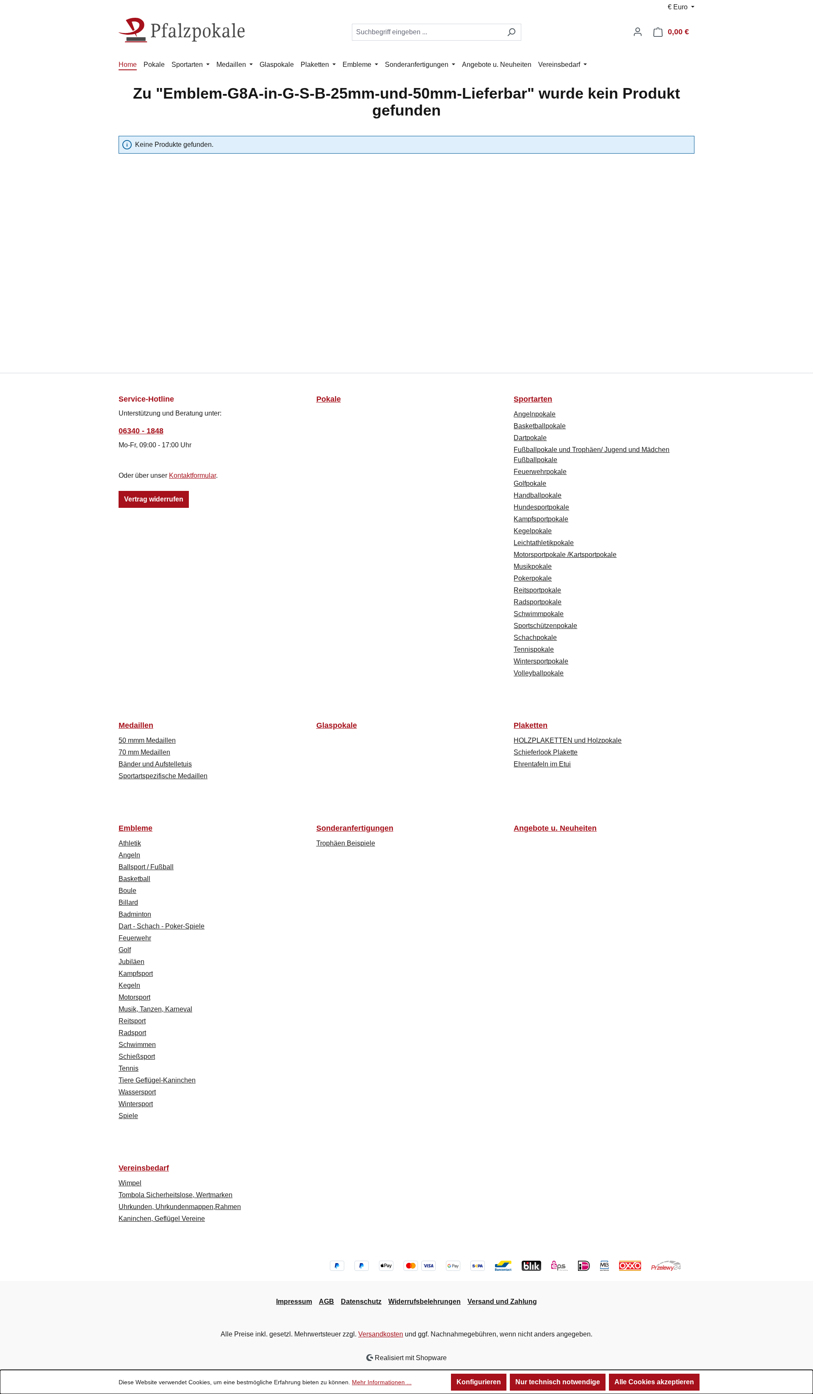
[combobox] (427, 32)
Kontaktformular (192, 475)
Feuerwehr (135, 938)
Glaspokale (336, 725)
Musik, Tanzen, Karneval (155, 1009)
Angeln (129, 855)
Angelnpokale (535, 414)
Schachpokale (535, 637)
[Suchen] (511, 32)
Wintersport (136, 1103)
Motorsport (134, 997)
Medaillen (136, 725)
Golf (125, 949)
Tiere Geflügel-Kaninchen (157, 1080)
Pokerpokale (533, 578)
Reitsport (132, 1021)
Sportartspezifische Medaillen (163, 776)
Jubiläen (131, 961)
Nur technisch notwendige (557, 1382)
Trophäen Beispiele (345, 843)
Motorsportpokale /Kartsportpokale (565, 554)
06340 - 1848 (141, 431)
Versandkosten (380, 1334)
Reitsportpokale (537, 590)
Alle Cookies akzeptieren (654, 1382)
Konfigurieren (478, 1382)
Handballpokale (537, 495)
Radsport (132, 1032)
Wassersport (137, 1092)
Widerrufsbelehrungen (424, 1301)
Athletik (130, 843)
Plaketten (531, 725)
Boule (127, 890)
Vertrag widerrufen (153, 499)
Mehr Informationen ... (382, 1382)
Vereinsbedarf (144, 1168)
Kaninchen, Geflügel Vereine (162, 1218)
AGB (326, 1301)
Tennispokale (534, 649)
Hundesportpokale (541, 507)
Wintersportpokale (541, 661)
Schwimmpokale (539, 613)
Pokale (328, 399)
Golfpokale (530, 483)
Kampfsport (136, 973)
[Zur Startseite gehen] (182, 30)
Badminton (135, 914)
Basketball (134, 878)
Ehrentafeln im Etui (542, 764)
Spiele (128, 1115)
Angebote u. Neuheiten (555, 828)
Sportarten (533, 399)
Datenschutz (361, 1301)
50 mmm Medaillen (147, 740)
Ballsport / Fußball (146, 867)
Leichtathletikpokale (544, 542)
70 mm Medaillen (144, 752)
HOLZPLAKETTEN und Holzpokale (568, 740)
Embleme (135, 828)
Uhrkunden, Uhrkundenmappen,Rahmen (180, 1206)
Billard (128, 902)
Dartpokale (530, 437)
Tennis (128, 1068)
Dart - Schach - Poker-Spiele (162, 926)
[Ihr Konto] (638, 31)
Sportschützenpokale (545, 625)
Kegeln (129, 985)
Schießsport (137, 1056)
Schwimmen (137, 1044)
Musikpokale (533, 566)
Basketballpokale (540, 426)
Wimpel (130, 1183)
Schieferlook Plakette (546, 752)
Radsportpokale (537, 602)
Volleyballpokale (539, 673)
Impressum (294, 1301)
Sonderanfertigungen (354, 828)
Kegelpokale (533, 530)
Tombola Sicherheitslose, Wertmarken (175, 1194)
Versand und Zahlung (502, 1301)
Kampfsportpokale (541, 519)
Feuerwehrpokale (540, 471)
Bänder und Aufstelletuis (155, 764)
